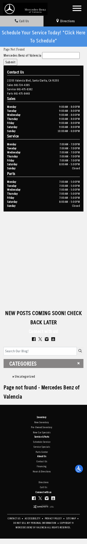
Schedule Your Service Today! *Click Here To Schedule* (43, 36)
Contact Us (41, 461)
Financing (42, 466)
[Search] (80, 351)
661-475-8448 (22, 93)
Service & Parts (41, 437)
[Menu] (77, 9)
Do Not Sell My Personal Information (35, 523)
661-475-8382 (25, 89)
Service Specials (41, 447)
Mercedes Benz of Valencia (22, 55)
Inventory (42, 417)
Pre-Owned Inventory (41, 427)
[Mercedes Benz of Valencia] (25, 8)
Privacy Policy (54, 518)
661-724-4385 (22, 85)
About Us (41, 456)
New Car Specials (41, 432)
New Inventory (41, 422)
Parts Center (42, 452)
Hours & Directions (42, 471)
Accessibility (33, 518)
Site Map (71, 518)
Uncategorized (25, 376)
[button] (79, 468)
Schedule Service (41, 442)
